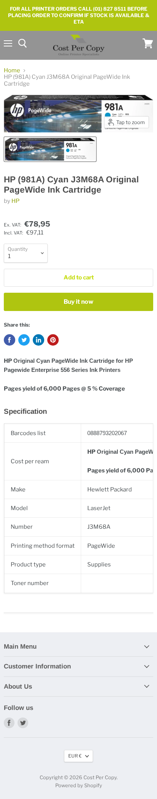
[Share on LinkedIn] (38, 340)
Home (12, 70)
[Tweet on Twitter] (24, 340)
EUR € (75, 756)
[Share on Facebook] (9, 340)
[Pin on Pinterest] (53, 340)
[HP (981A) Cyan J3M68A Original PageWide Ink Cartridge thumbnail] (50, 149)
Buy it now (78, 301)
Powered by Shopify (78, 785)
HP (15, 201)
